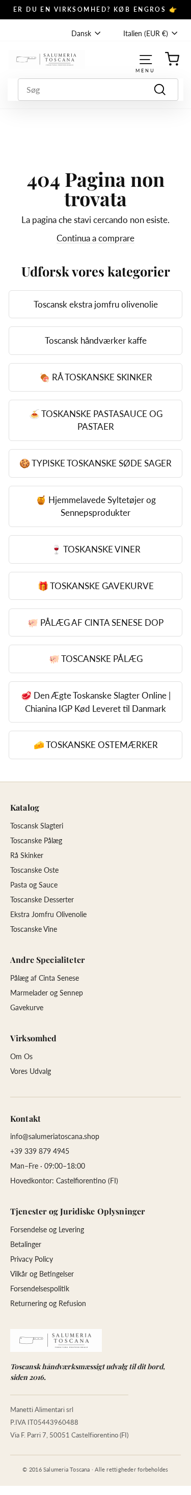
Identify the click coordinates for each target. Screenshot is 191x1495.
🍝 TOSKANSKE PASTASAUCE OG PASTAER (95, 420)
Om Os (21, 1056)
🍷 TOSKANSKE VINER (96, 549)
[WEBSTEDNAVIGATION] (145, 59)
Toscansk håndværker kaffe (96, 340)
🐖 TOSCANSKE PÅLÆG (96, 658)
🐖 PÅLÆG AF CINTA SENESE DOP (95, 622)
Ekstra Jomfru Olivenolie (48, 914)
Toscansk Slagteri (36, 825)
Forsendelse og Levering (47, 1229)
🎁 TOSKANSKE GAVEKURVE (96, 585)
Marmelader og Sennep (46, 992)
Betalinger (25, 1244)
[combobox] (98, 89)
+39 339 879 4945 (39, 1151)
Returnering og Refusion (48, 1303)
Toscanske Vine (33, 929)
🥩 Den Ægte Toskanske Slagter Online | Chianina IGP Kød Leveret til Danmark (96, 702)
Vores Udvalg (30, 1071)
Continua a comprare (95, 238)
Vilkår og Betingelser (42, 1273)
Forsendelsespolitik (39, 1288)
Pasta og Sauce (34, 884)
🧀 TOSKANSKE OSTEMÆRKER (96, 744)
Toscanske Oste (34, 870)
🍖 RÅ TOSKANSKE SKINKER (95, 377)
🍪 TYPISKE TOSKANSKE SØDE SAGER (95, 463)
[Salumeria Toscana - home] (56, 1340)
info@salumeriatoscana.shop (54, 1136)
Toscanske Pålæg (36, 840)
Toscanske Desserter (42, 899)
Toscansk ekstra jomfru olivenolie (96, 304)
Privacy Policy (31, 1259)
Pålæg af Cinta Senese (44, 978)
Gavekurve (26, 1007)
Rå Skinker (26, 855)
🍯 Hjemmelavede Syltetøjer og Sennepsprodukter (96, 506)
